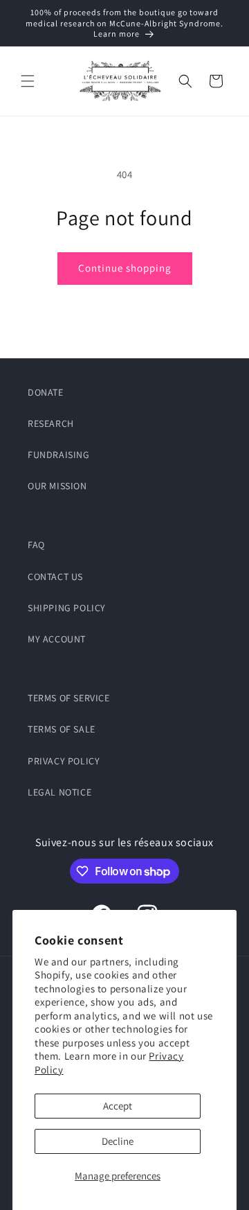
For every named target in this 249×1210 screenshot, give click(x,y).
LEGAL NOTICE (59, 792)
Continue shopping (125, 267)
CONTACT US (55, 576)
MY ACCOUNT (57, 639)
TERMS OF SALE (61, 729)
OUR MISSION (57, 486)
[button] (27, 81)
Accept (117, 1105)
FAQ (36, 544)
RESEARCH (51, 423)
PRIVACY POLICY (64, 761)
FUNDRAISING (59, 454)
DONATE (46, 392)
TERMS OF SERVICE (69, 698)
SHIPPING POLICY (67, 608)
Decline (117, 1141)
